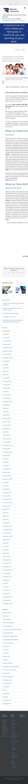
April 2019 (6, 519)
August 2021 (6, 455)
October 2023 (7, 398)
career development (8, 622)
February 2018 (7, 560)
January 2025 (6, 384)
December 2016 (7, 597)
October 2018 (7, 533)
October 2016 (7, 600)
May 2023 (6, 408)
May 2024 (6, 391)
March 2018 (6, 556)
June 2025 (6, 368)
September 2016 (7, 603)
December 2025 (7, 347)
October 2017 (7, 573)
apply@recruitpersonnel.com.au (13, 20)
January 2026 (6, 344)
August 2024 (6, 388)
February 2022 (7, 438)
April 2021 (6, 462)
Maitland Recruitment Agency (11, 666)
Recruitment (6, 673)
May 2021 (6, 459)
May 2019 (6, 516)
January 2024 (6, 395)
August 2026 (6, 331)
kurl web (18, 779)
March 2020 (6, 489)
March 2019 (6, 523)
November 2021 (7, 445)
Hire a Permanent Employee (10, 313)
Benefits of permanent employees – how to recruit (14, 742)
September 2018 (7, 536)
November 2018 (7, 529)
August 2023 (6, 405)
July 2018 (5, 543)
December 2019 (7, 499)
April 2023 (6, 411)
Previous (18, 49)
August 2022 (6, 428)
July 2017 (5, 583)
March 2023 (6, 415)
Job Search (6, 653)
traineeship (6, 693)
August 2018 (6, 539)
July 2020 (5, 482)
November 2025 (7, 351)
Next (23, 49)
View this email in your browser (13, 79)
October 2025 (7, 354)
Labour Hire (6, 656)
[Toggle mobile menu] (25, 8)
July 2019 (5, 513)
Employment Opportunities (10, 636)
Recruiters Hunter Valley (9, 670)
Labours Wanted (7, 663)
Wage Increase (7, 703)
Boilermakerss (7, 619)
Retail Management (8, 676)
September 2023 (7, 401)
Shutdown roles (7, 680)
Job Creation (6, 646)
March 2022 (6, 435)
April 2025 (6, 374)
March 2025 (6, 378)
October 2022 (7, 425)
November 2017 (7, 570)
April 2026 (6, 334)
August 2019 (6, 509)
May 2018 (6, 550)
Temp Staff (6, 687)
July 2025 (5, 364)
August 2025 (6, 361)
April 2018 (6, 553)
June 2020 (6, 486)
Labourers (6, 660)
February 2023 (7, 418)
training (5, 697)
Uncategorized (7, 700)
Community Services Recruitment (12, 629)
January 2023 (6, 422)
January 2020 (6, 496)
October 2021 (7, 448)
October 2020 (7, 475)
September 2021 (7, 452)
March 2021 (6, 465)
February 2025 (7, 381)
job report (6, 649)
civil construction (7, 626)
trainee (5, 690)
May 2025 (6, 371)
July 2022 (5, 432)
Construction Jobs (8, 633)
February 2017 (7, 590)
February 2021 (7, 469)
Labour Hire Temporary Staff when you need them (14, 726)
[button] (3, 290)
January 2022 (6, 442)
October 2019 (7, 506)
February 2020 (7, 492)
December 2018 (7, 526)
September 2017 (7, 576)
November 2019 (7, 502)
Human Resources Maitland (10, 639)
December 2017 (7, 566)
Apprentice (6, 616)
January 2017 (6, 593)
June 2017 (6, 587)
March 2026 (6, 337)
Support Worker (7, 683)
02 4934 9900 (10, 19)
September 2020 (7, 479)
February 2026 (7, 341)
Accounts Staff (7, 612)
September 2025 (7, 358)
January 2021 (6, 472)
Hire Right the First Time (9, 317)
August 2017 (6, 580)
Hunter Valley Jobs (8, 643)
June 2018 (6, 546)
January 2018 (6, 563)
